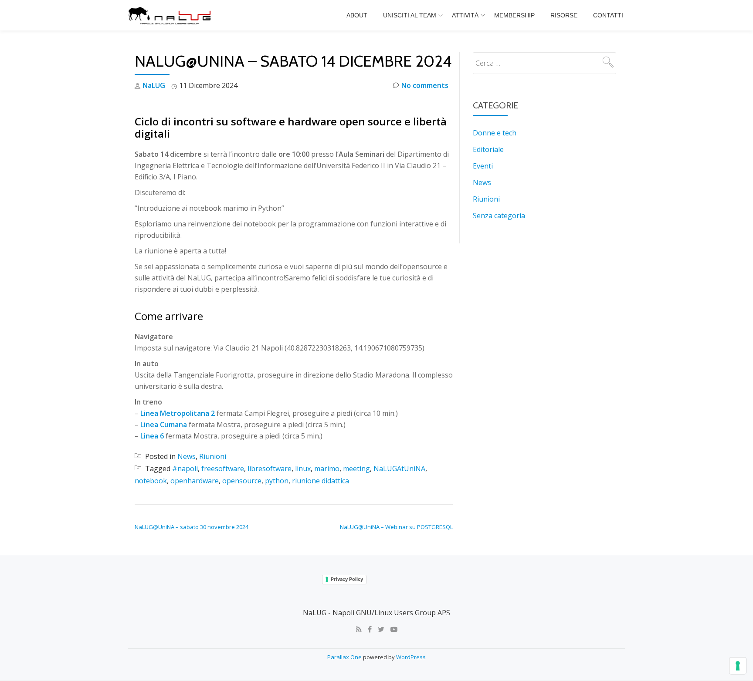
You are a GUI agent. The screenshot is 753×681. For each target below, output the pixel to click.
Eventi (483, 166)
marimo (326, 468)
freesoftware (222, 468)
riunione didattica (320, 480)
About (356, 15)
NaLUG (153, 85)
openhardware (194, 480)
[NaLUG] (171, 15)
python (276, 480)
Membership (514, 15)
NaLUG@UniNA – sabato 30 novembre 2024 (191, 527)
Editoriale (488, 149)
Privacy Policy (347, 579)
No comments (424, 85)
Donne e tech (494, 133)
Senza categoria (499, 215)
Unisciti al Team (409, 15)
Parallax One (345, 657)
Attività (465, 15)
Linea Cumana (163, 424)
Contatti (608, 15)
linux (303, 468)
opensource (241, 480)
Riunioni (212, 456)
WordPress (411, 657)
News (186, 456)
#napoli (185, 468)
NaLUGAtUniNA (399, 468)
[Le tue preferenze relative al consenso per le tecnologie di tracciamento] (737, 665)
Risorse (563, 15)
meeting (356, 468)
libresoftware (270, 468)
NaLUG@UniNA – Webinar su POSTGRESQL (396, 527)
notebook (151, 480)
